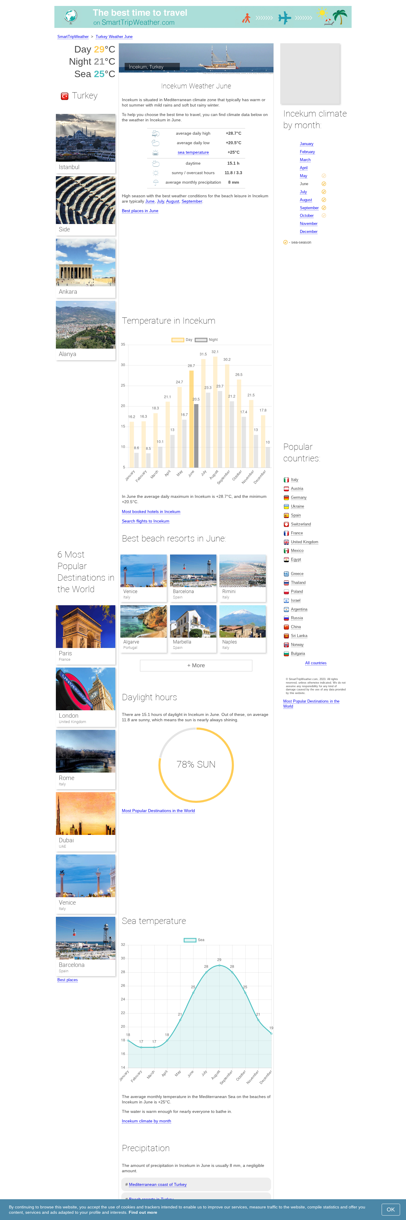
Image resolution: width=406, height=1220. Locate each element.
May (303, 176)
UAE (62, 846)
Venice (130, 591)
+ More (196, 665)
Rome (66, 777)
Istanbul (69, 167)
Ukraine (297, 506)
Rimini (229, 591)
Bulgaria (298, 653)
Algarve (131, 642)
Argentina (299, 609)
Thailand (298, 582)
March (305, 160)
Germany (299, 497)
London (68, 715)
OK (391, 1209)
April (304, 168)
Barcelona (183, 591)
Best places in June (140, 210)
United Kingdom (72, 721)
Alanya (67, 354)
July (160, 201)
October (307, 215)
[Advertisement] (196, 259)
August (172, 201)
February (307, 152)
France (64, 659)
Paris (65, 653)
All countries (316, 663)
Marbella (182, 642)
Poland (297, 591)
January (307, 144)
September (192, 201)
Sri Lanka (299, 635)
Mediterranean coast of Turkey (158, 1184)
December (308, 231)
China (296, 627)
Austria (297, 488)
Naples (229, 642)
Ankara (68, 291)
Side (64, 229)
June (150, 201)
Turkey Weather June (114, 36)
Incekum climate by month (146, 1121)
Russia (297, 618)
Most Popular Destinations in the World (158, 810)
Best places (67, 980)
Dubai (66, 840)
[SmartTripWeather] (203, 28)
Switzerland (301, 524)
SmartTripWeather (73, 36)
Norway (297, 644)
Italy (62, 784)
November (308, 223)
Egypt (296, 559)
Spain (63, 971)
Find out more (143, 1212)
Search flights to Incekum (145, 521)
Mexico (297, 550)
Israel (295, 600)
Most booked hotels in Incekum (151, 511)
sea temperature (193, 152)
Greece (297, 573)
